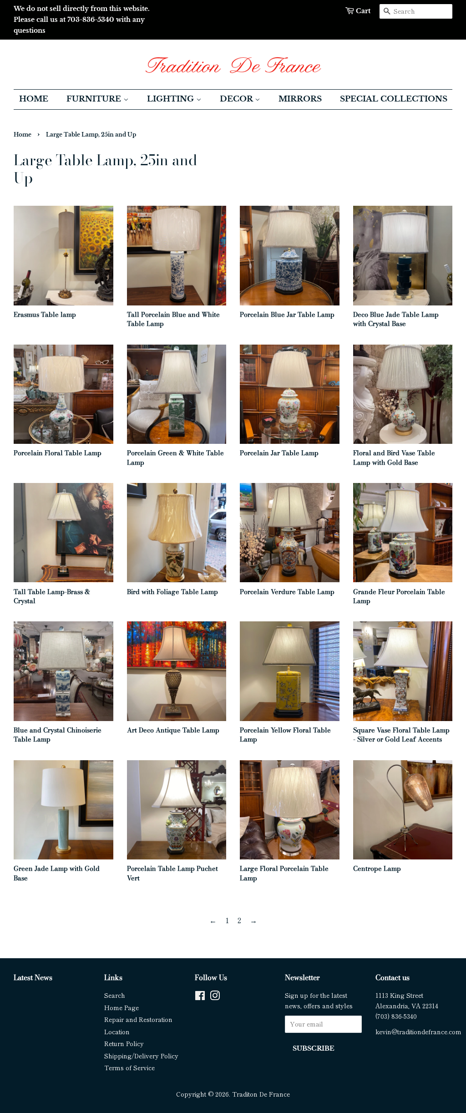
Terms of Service (129, 1067)
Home (33, 99)
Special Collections (393, 99)
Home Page (121, 1007)
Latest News (33, 977)
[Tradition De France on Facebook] (200, 996)
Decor (237, 99)
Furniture (94, 99)
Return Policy (124, 1043)
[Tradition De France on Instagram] (215, 996)
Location (117, 1031)
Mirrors (300, 99)
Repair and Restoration (138, 1019)
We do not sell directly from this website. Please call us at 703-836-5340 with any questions (82, 20)
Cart (363, 11)
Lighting (171, 99)
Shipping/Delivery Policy (141, 1055)
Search (114, 995)
